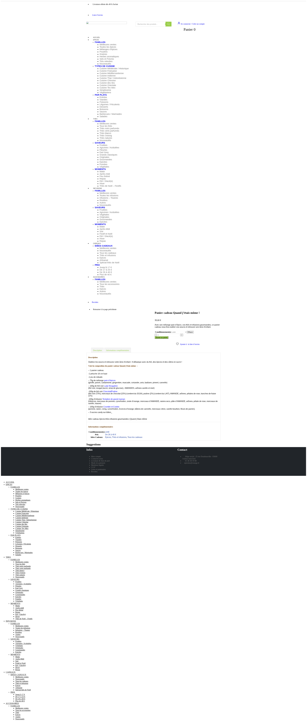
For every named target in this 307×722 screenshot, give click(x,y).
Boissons (104, 109)
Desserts (104, 107)
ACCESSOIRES (98, 277)
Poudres (104, 52)
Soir (101, 231)
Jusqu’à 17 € (106, 267)
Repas (103, 179)
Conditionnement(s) (163, 332)
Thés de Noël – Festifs (110, 186)
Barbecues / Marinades (111, 114)
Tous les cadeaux (108, 253)
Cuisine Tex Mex (107, 87)
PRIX (97, 265)
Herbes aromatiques (109, 56)
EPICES (96, 40)
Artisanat (104, 260)
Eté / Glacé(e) (106, 181)
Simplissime (105, 90)
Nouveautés (105, 64)
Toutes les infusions (109, 195)
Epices (103, 258)
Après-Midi (105, 229)
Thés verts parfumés (109, 131)
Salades (103, 116)
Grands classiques (108, 155)
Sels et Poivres (107, 59)
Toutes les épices (108, 47)
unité (107, 432)
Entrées (103, 97)
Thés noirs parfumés (109, 128)
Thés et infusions (108, 255)
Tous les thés (106, 126)
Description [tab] (97, 350)
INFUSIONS (97, 188)
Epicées (103, 162)
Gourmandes (106, 159)
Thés (102, 286)
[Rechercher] (168, 24)
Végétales (104, 167)
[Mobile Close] (2, 478)
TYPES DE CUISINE (105, 66)
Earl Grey (104, 152)
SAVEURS (100, 143)
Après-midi (105, 174)
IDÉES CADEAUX (103, 246)
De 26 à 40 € (106, 272)
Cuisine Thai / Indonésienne (113, 78)
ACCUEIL (10, 482)
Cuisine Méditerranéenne (112, 73)
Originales (104, 157)
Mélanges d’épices (108, 49)
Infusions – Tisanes (109, 198)
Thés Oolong (106, 135)
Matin (102, 171)
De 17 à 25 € (106, 270)
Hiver (102, 183)
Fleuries (103, 150)
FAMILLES (100, 42)
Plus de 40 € (20, 701)
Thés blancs (105, 133)
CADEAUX (97, 243)
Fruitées (103, 145)
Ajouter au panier (161, 337)
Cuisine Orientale (108, 85)
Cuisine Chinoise (108, 80)
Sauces (103, 111)
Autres (103, 202)
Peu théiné (105, 176)
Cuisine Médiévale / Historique (114, 68)
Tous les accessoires (109, 284)
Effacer (190, 332)
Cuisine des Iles (107, 83)
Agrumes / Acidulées (109, 147)
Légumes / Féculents (110, 104)
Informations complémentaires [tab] (117, 350)
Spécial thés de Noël (109, 262)
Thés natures (106, 138)
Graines (103, 54)
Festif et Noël (106, 234)
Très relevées (106, 61)
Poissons (104, 102)
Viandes (103, 99)
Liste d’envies (97, 15)
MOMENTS (100, 169)
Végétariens (105, 92)
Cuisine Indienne (108, 76)
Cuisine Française (108, 71)
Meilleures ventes (108, 44)
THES (95, 119)
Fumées (103, 164)
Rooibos (103, 200)
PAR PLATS (101, 95)
